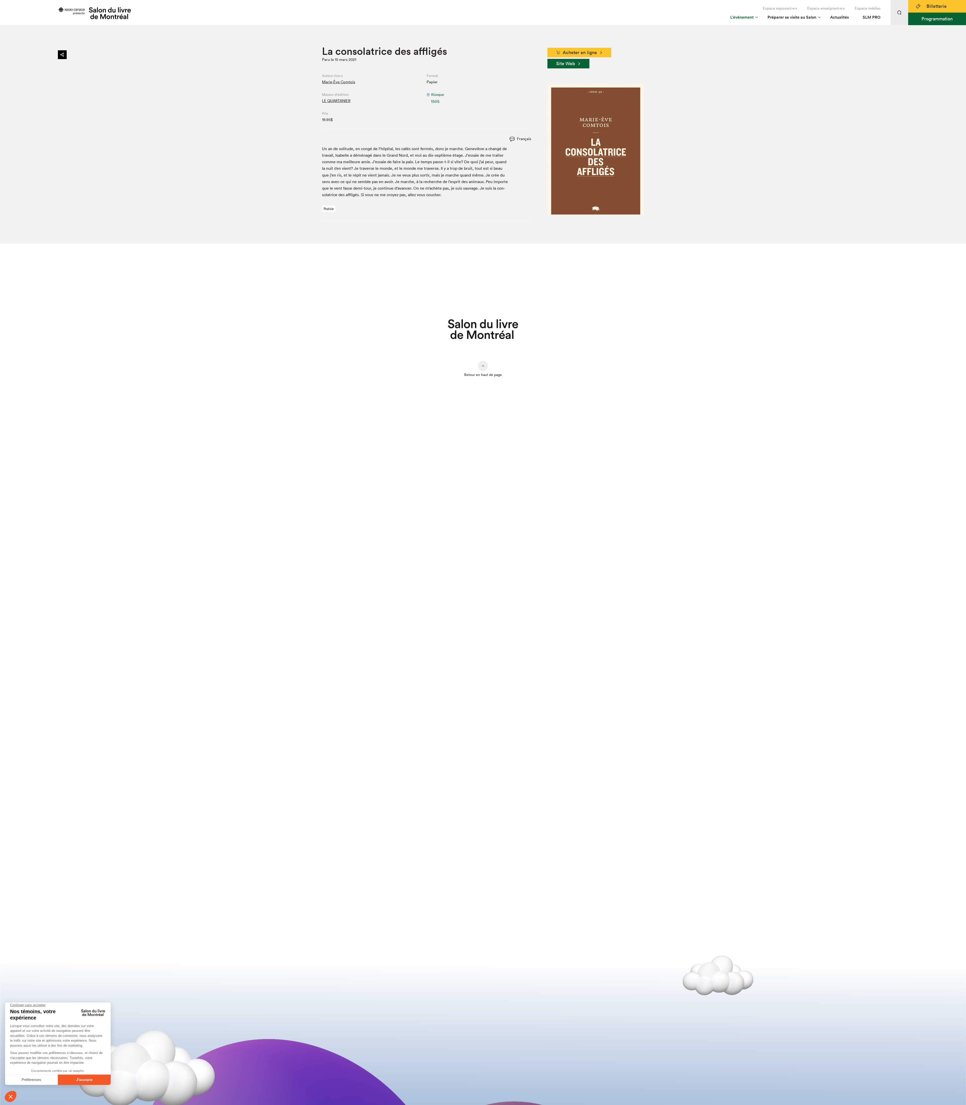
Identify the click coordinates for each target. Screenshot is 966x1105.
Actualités (839, 17)
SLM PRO (871, 17)
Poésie (329, 208)
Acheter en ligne (580, 52)
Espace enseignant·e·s (826, 8)
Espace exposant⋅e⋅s (780, 8)
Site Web (565, 63)
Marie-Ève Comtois (338, 81)
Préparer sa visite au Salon (792, 17)
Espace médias (867, 8)
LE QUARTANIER (336, 100)
